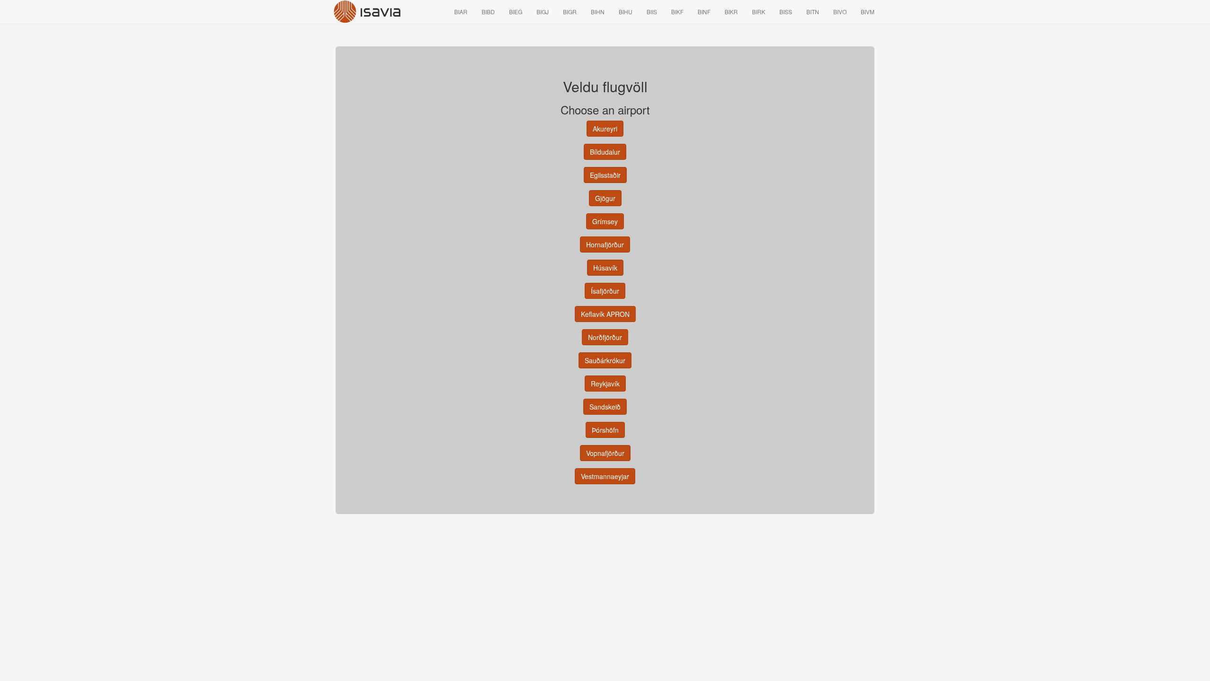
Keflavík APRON (605, 314)
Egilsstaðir (605, 175)
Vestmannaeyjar (605, 476)
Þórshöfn (605, 430)
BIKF (677, 12)
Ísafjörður (605, 291)
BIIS (652, 12)
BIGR (570, 12)
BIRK (758, 12)
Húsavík (605, 267)
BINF (704, 12)
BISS (785, 12)
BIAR (460, 12)
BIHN (598, 12)
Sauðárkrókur (605, 360)
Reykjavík (605, 383)
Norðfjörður (605, 337)
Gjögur (605, 198)
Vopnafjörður (605, 453)
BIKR (731, 12)
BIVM (867, 12)
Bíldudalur (605, 152)
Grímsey (605, 221)
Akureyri (605, 128)
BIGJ (542, 12)
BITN (812, 12)
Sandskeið (605, 406)
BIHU (625, 12)
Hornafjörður (605, 244)
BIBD (488, 12)
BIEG (515, 12)
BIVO (840, 12)
